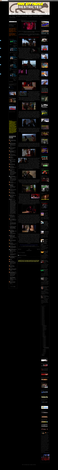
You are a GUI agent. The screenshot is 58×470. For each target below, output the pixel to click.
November (44, 326)
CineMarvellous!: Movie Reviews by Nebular (13, 227)
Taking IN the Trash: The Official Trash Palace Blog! (13, 250)
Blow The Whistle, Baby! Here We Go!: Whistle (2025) (13, 187)
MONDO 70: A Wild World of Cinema (12, 236)
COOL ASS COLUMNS (24, 16)
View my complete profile (45, 452)
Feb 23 (44, 337)
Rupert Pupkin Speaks (13, 222)
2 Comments (15, 55)
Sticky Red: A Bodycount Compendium (12, 185)
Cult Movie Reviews (12, 154)
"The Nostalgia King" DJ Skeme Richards (13, 256)
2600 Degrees (34, 464)
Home (10, 16)
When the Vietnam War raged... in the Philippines (13, 196)
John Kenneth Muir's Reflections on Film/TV (13, 143)
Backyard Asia (12, 166)
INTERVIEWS (30, 16)
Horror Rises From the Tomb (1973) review (29, 21)
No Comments (15, 63)
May (43, 333)
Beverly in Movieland (12, 147)
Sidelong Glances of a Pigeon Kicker (13, 151)
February (44, 336)
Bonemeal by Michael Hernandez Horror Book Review (12, 162)
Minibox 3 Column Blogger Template (25, 464)
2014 (43, 320)
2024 (43, 309)
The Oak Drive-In (12, 192)
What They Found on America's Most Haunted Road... (13, 145)
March (44, 335)
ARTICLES (13, 16)
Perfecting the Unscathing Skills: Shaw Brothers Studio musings (13, 231)
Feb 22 (44, 338)
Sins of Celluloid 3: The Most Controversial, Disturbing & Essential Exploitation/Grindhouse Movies (44, 242)
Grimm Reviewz (12, 261)
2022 (43, 311)
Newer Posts (19, 249)
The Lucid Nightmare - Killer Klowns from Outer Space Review (13, 220)
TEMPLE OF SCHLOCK (13, 189)
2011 (43, 323)
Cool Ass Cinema (11, 86)
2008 (43, 355)
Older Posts (38, 249)
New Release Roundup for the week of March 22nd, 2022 (13, 224)
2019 (43, 314)
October (44, 327)
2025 (43, 308)
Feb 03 (44, 350)
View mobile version (29, 250)
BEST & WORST (18, 16)
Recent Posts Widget (11, 81)
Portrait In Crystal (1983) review (15, 41)
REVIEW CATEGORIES (12, 17)
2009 (43, 354)
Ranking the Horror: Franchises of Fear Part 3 (15, 74)
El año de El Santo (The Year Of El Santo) (13, 272)
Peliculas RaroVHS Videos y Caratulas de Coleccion (13, 278)
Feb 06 (44, 349)
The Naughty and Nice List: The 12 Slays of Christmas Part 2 (15, 50)
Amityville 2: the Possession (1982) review (46, 296)
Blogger (14, 286)
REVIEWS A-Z (41, 16)
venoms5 (47, 432)
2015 (43, 319)
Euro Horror (23, 246)
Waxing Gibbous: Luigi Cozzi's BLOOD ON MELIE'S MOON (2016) (12, 217)
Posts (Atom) (23, 252)
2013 (43, 321)
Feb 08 (44, 345)
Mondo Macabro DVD (13, 246)
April (43, 334)
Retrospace (11, 243)
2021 (43, 312)
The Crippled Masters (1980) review (15, 57)
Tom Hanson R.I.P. (12, 190)
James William (31, 464)
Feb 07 (44, 346)
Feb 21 (44, 339)
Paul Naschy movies (36, 246)
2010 (43, 324)
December (44, 325)
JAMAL (11, 259)
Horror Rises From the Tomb (29, 246)
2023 (43, 310)
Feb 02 (44, 351)
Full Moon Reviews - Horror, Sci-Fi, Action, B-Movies (13, 177)
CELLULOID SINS (35, 16)
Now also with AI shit (12, 197)
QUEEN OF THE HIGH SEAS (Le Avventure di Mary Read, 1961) (13, 238)
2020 (43, 313)
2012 (43, 322)
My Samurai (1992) (12, 254)
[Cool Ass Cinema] (9, 87)
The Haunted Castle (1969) (13, 155)
